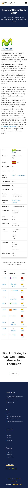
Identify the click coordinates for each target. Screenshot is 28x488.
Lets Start (14, 373)
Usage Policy (14, 481)
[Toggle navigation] (26, 3)
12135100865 (11, 402)
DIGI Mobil (14, 285)
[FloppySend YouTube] (13, 468)
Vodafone (13, 330)
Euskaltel (15, 290)
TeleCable (13, 324)
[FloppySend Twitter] (9, 468)
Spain (22, 280)
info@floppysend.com (13, 400)
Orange (15, 309)
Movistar (15, 303)
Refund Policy (9, 478)
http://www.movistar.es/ (9, 126)
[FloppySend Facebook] (6, 468)
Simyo (14, 316)
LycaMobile (13, 299)
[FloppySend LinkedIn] (16, 468)
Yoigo (14, 335)
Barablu (15, 278)
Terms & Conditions (17, 478)
